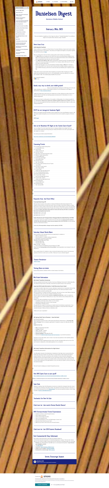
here (46, 52)
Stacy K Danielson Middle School (47, 447)
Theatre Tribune (37, 261)
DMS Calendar (52, 449)
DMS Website (40, 445)
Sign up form (52, 389)
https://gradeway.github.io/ (45, 90)
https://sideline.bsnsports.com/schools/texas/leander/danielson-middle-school (50, 375)
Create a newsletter (42, 484)
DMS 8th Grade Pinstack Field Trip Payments (50, 334)
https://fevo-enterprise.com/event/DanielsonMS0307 (45, 136)
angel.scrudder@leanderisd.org (45, 390)
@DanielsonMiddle (50, 448)
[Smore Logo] (39, 2)
